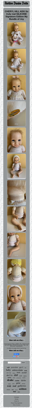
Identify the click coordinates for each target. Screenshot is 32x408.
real (14, 386)
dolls (10, 375)
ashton (22, 388)
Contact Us (16, 401)
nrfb (8, 367)
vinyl (14, 377)
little (14, 392)
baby (8, 370)
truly (9, 386)
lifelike (23, 380)
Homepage (16, 397)
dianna (16, 389)
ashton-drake (17, 370)
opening (23, 383)
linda (18, 372)
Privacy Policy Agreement (16, 403)
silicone (14, 373)
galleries (22, 385)
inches (9, 377)
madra (23, 377)
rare (13, 389)
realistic (17, 380)
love (25, 367)
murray (9, 373)
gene (18, 383)
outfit (20, 376)
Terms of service (16, 405)
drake (10, 380)
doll (16, 375)
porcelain (14, 367)
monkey (9, 383)
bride (25, 370)
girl (21, 367)
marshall (24, 372)
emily (25, 376)
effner (13, 383)
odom (19, 392)
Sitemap (16, 399)
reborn (8, 389)
